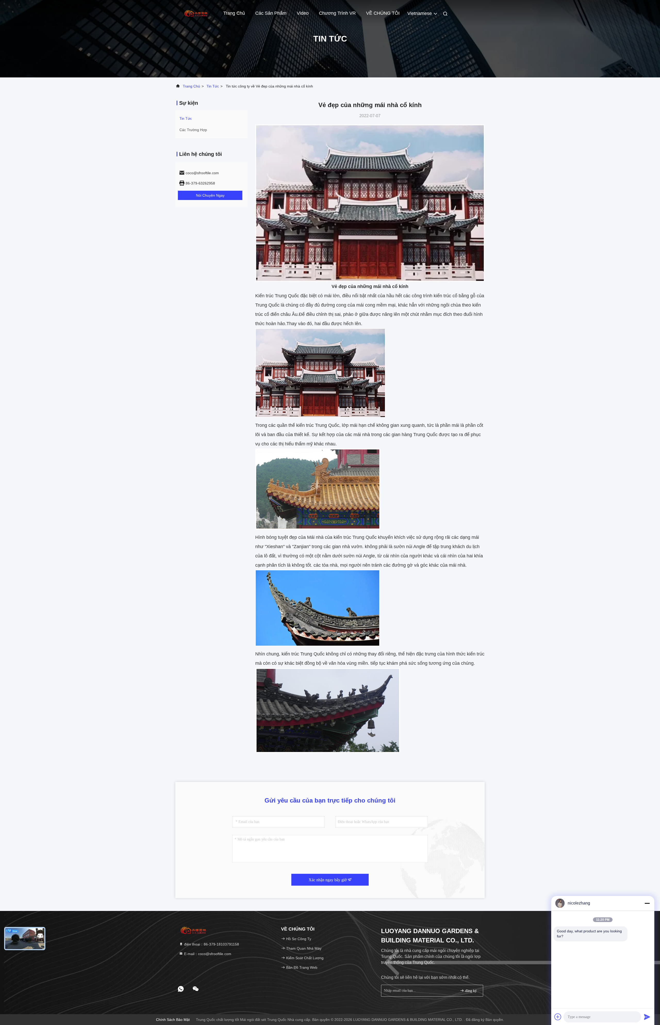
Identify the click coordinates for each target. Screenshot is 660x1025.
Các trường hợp (193, 130)
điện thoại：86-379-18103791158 (211, 944)
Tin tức (213, 86)
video (303, 13)
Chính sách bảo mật (173, 1020)
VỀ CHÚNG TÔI (383, 13)
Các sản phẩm (270, 13)
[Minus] (647, 903)
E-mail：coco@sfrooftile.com (207, 954)
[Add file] (558, 1016)
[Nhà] (196, 13)
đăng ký (470, 991)
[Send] (647, 1016)
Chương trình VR (337, 13)
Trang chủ (234, 13)
